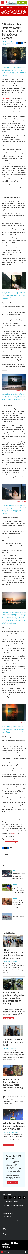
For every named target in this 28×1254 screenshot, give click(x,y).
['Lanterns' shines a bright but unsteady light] (13, 1030)
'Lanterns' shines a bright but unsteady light (13, 1042)
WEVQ (5, 1234)
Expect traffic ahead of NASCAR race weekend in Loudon (19, 917)
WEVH (4, 1229)
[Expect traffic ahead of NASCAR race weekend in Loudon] (7, 916)
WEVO (5, 1233)
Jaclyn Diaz (5, 1007)
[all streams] (26, 1252)
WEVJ (4, 1231)
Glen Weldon (6, 1048)
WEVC (4, 1227)
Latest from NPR (11, 842)
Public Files (5, 1223)
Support (22, 2)
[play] (2, 1252)
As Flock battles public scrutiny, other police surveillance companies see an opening (14, 998)
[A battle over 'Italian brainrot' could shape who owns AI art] (13, 1114)
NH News (14, 871)
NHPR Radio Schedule (8, 1213)
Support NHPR (12, 1182)
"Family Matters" (7, 98)
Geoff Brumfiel (6, 1132)
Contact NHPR (6, 1210)
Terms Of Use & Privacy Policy (10, 1220)
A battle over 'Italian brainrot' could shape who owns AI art (14, 1126)
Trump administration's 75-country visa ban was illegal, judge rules (13, 954)
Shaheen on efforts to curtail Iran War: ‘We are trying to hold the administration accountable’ (18, 904)
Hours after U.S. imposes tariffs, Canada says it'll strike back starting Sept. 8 (13, 1085)
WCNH (5, 1226)
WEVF (4, 1228)
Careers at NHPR (7, 1216)
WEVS (4, 1236)
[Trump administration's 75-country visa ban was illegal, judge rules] (13, 941)
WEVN (4, 1232)
